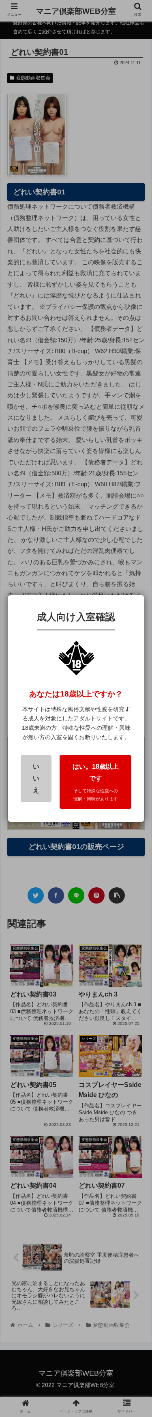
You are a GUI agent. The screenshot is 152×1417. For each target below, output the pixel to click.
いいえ (36, 778)
